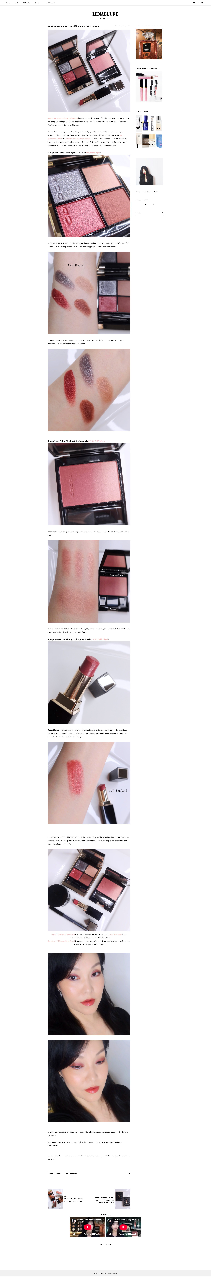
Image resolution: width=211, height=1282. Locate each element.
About (37, 3)
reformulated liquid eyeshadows (78, 138)
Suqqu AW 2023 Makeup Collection (63, 118)
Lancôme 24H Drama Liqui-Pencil (61, 941)
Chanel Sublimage (115, 934)
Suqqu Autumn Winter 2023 (66, 1173)
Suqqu (50, 1173)
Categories (49, 3)
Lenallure (105, 14)
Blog (16, 3)
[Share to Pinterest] (129, 1173)
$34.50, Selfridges (99, 639)
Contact (26, 3)
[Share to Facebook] (126, 1173)
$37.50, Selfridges (96, 441)
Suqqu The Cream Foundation (63, 934)
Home (7, 3)
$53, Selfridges (93, 152)
